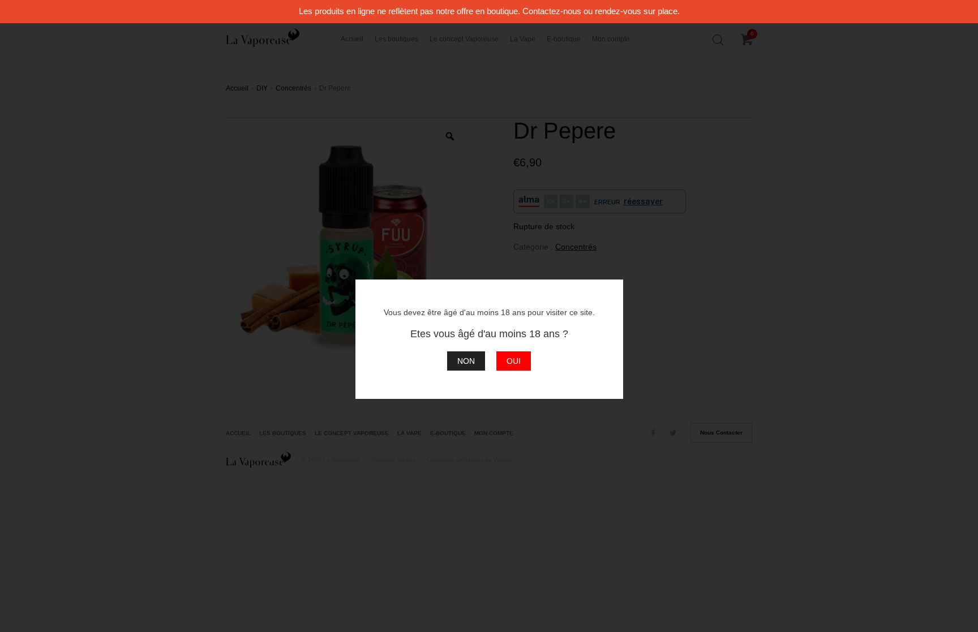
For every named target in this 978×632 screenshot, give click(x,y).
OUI (514, 361)
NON (466, 361)
